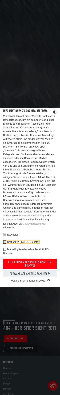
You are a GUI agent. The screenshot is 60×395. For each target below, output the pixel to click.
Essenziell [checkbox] (12, 234)
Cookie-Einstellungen (34, 223)
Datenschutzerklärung (31, 215)
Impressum (9, 219)
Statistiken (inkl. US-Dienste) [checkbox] (23, 241)
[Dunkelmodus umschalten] (54, 112)
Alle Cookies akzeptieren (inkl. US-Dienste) (30, 264)
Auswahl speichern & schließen (30, 274)
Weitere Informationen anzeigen (29, 280)
